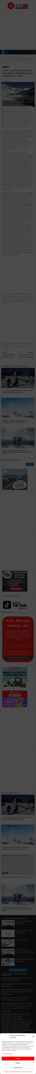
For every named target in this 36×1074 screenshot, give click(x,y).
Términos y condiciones (26, 1071)
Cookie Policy (7, 1071)
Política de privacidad (16, 1071)
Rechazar (18, 1063)
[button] (33, 1036)
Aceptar (18, 1058)
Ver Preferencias (18, 1067)
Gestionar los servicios (7, 1053)
